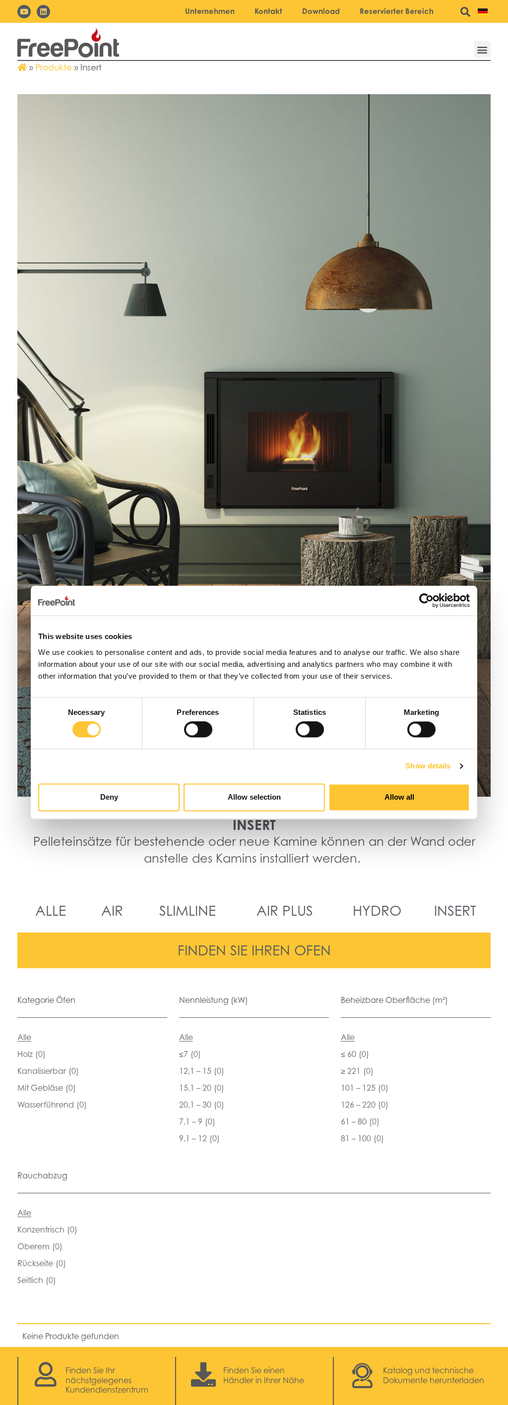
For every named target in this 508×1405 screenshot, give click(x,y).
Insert (455, 910)
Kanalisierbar (48, 1071)
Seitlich (36, 1280)
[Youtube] (24, 11)
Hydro (377, 910)
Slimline (187, 910)
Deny (109, 797)
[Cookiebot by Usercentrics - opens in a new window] (426, 600)
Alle (50, 910)
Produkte (53, 67)
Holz (31, 1054)
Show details (427, 766)
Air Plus (284, 910)
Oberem (40, 1246)
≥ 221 (357, 1071)
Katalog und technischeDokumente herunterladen (433, 1375)
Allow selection (254, 797)
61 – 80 (360, 1121)
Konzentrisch (47, 1229)
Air (112, 910)
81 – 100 (362, 1138)
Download (321, 11)
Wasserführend (52, 1105)
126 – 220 (364, 1105)
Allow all (399, 797)
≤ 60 (355, 1054)
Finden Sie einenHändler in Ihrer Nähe (263, 1375)
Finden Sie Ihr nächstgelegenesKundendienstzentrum (106, 1379)
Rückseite (41, 1263)
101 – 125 (364, 1088)
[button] (482, 49)
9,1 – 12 (199, 1138)
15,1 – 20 (201, 1088)
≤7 (190, 1054)
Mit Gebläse (46, 1088)
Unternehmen (210, 11)
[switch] (198, 730)
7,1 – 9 (197, 1121)
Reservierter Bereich (397, 11)
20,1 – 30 (201, 1105)
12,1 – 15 (201, 1071)
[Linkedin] (43, 11)
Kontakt (268, 11)
